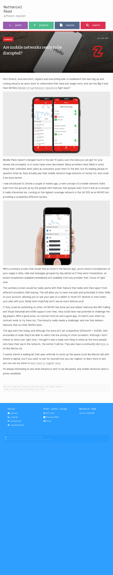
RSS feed (49, 413)
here (103, 344)
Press (48, 421)
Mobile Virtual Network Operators (37, 88)
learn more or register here (45, 363)
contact (14, 413)
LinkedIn (13, 417)
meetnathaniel (17, 425)
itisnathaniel (15, 421)
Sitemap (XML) (52, 417)
